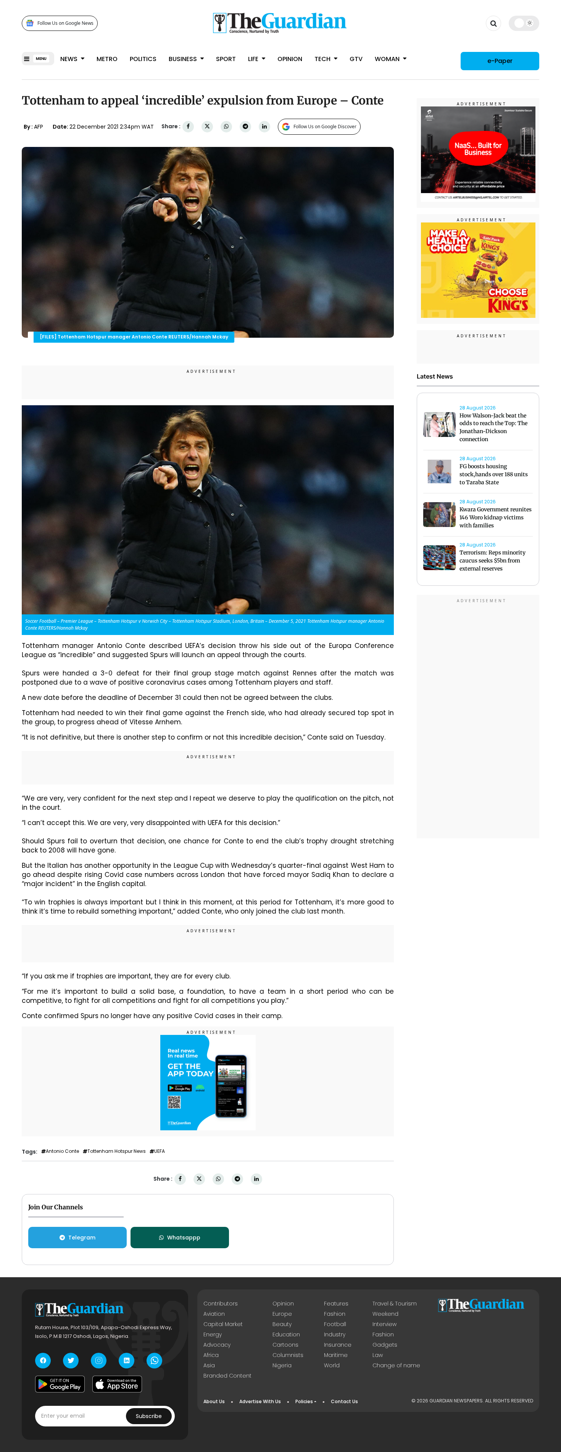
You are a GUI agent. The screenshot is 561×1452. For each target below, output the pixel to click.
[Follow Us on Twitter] (71, 1360)
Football (335, 1324)
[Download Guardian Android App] (60, 1384)
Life (254, 59)
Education (286, 1334)
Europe (282, 1314)
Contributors (220, 1303)
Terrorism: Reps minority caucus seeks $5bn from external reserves (492, 561)
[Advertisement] (478, 717)
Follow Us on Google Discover (324, 126)
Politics (143, 59)
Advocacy (217, 1345)
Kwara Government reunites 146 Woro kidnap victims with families (495, 517)
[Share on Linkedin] (264, 126)
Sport (226, 59)
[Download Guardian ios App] (117, 1384)
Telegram (81, 1237)
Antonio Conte (62, 1151)
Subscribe (149, 1416)
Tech (323, 59)
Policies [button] (304, 1401)
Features (336, 1303)
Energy (212, 1334)
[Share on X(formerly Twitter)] (207, 126)
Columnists (287, 1355)
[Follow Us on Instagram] (98, 1360)
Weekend (385, 1314)
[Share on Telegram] (245, 126)
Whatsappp (183, 1237)
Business (183, 59)
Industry (334, 1334)
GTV (356, 59)
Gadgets (384, 1345)
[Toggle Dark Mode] (524, 23)
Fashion (334, 1314)
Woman (388, 59)
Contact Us (344, 1401)
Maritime (336, 1355)
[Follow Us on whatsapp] (154, 1360)
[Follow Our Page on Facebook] (43, 1360)
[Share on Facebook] (188, 126)
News (69, 59)
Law (377, 1355)
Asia (209, 1365)
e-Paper (500, 60)
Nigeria (282, 1365)
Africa (211, 1355)
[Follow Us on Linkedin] (126, 1360)
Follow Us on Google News (65, 23)
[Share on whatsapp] (226, 126)
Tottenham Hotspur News (116, 1151)
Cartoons (285, 1345)
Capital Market (223, 1324)
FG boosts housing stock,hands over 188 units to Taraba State (493, 474)
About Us (214, 1401)
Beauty (282, 1324)
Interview (384, 1324)
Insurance (337, 1345)
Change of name (396, 1365)
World (332, 1365)
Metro (107, 59)
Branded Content (227, 1375)
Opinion (289, 59)
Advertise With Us (260, 1401)
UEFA (159, 1151)
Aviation (214, 1314)
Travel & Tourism (394, 1303)
